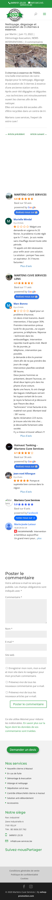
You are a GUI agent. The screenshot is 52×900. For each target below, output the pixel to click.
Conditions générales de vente (24, 870)
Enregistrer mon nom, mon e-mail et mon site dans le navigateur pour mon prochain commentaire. (25, 672)
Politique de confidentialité (24, 874)
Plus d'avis (26, 266)
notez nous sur (24, 517)
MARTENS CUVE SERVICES (30, 194)
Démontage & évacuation (19, 778)
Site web (9, 655)
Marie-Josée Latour (25, 524)
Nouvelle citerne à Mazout (20, 768)
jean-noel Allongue (24, 473)
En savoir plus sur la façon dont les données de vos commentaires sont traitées (25, 726)
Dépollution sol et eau (17, 788)
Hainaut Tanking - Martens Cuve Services (29, 446)
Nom (8, 628)
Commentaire (13, 597)
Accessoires (12, 803)
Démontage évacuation (18, 38)
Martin (13, 34)
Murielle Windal (23, 219)
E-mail (9, 641)
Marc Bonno (21, 303)
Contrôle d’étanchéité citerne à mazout (26, 793)
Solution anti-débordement (20, 798)
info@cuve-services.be (21, 841)
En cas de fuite (14, 773)
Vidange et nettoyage (17, 783)
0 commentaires (34, 42)
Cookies (24, 878)
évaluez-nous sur (25, 212)
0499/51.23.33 (16, 835)
